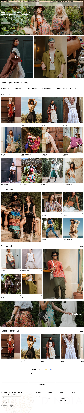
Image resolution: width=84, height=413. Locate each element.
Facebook (72, 396)
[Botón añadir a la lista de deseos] (20, 154)
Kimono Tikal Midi (4, 124)
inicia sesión (19, 1)
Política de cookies (62, 398)
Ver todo (81, 94)
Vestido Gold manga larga (67, 124)
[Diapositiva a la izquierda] (2, 348)
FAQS (49, 398)
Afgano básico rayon (25, 270)
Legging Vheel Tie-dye (4, 184)
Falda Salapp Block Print (25, 124)
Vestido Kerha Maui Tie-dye (26, 154)
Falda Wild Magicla (24, 184)
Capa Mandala (65, 154)
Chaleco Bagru (44, 239)
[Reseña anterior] (40, 384)
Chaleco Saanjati (66, 213)
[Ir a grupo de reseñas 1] (41, 384)
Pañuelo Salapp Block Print (67, 184)
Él (50, 57)
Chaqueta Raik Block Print (67, 239)
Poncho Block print (4, 154)
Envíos (49, 396)
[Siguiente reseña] (44, 384)
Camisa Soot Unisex (45, 213)
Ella (16, 57)
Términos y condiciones (63, 402)
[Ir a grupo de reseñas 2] (42, 384)
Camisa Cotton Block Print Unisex (6, 295)
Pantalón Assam (45, 154)
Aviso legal (61, 396)
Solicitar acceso (5, 22)
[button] (4, 4)
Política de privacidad (63, 400)
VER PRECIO (2, 125)
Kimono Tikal (44, 124)
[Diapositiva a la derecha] (82, 348)
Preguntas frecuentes (39, 396)
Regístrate (15, 1)
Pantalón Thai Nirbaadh (26, 295)
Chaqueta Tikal (44, 184)
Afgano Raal (3, 270)
